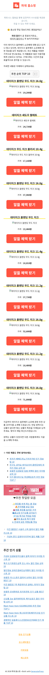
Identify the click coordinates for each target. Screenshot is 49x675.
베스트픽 (24, 657)
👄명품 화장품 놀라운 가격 (24, 509)
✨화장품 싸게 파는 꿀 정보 (25, 503)
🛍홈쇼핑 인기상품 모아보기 (24, 512)
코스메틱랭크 (24, 642)
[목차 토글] (34, 74)
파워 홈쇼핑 (28, 5)
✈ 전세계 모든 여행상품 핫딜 (24, 521)
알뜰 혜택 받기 (24, 102)
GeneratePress (37, 671)
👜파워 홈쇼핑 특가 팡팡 (24, 518)
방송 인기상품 (25, 634)
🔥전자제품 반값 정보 (24, 506)
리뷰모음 (24, 649)
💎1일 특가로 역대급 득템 (24, 515)
